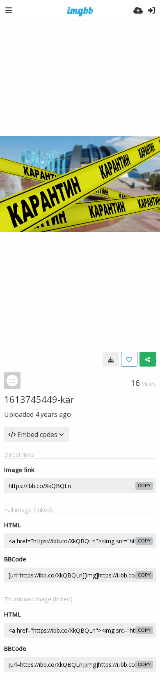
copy (144, 485)
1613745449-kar (39, 399)
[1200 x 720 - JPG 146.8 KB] (111, 359)
